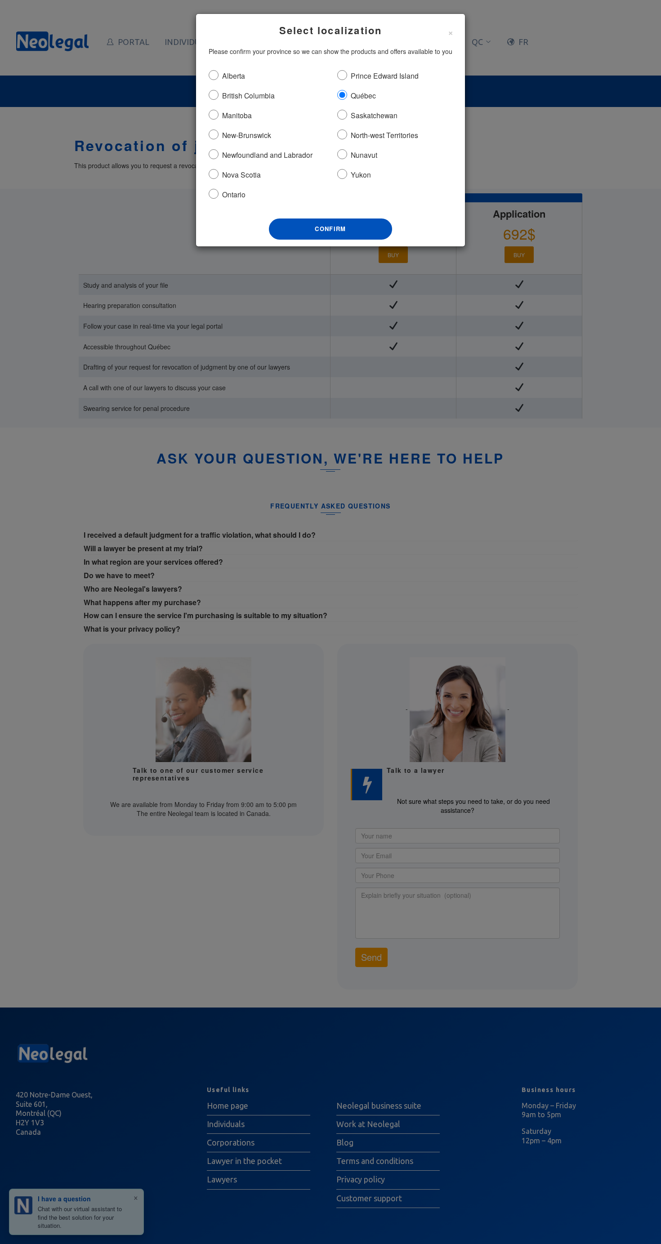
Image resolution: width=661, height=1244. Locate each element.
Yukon (361, 174)
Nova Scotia (241, 174)
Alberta (233, 75)
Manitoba (237, 115)
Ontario (234, 194)
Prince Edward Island (385, 75)
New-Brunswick (246, 135)
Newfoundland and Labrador (267, 155)
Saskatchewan (374, 115)
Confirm (330, 228)
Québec (363, 95)
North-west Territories (384, 135)
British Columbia (248, 95)
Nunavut (364, 155)
